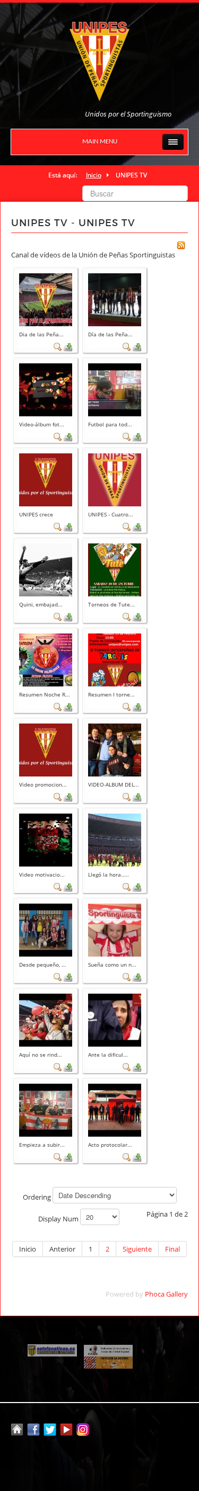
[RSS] (181, 244)
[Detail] (58, 346)
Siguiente (137, 1249)
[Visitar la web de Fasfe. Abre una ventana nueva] (108, 1349)
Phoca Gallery (166, 1294)
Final (172, 1249)
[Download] (68, 346)
